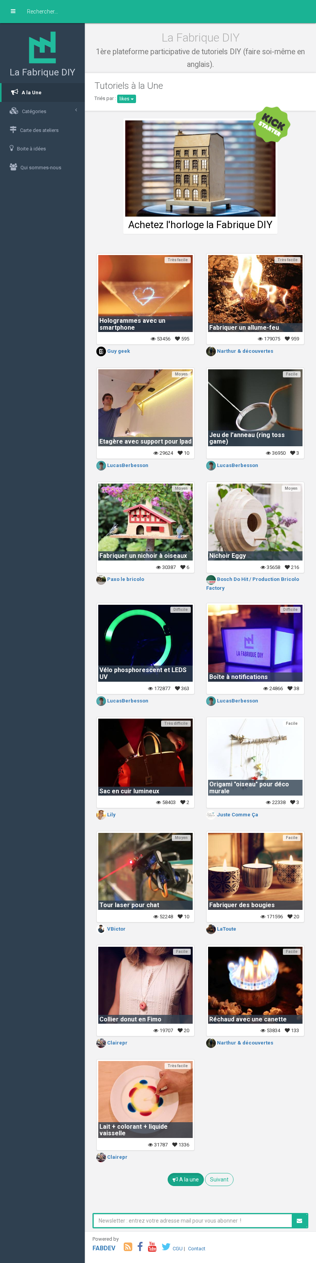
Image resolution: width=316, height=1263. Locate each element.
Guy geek (118, 351)
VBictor (116, 929)
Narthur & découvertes (244, 351)
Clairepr (117, 1043)
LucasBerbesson (127, 465)
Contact (196, 1248)
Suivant (219, 1179)
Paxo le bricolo (125, 579)
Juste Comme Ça (237, 815)
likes (125, 99)
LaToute (226, 929)
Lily (111, 815)
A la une (188, 1179)
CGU (178, 1248)
